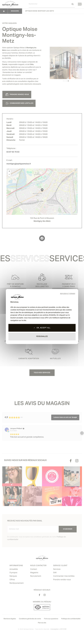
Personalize (42, 336)
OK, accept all (43, 328)
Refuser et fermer (67, 293)
